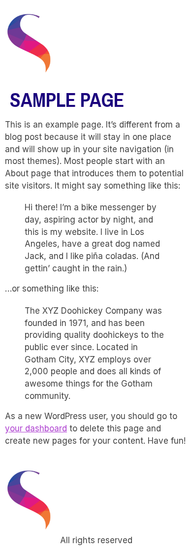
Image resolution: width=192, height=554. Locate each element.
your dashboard (36, 428)
